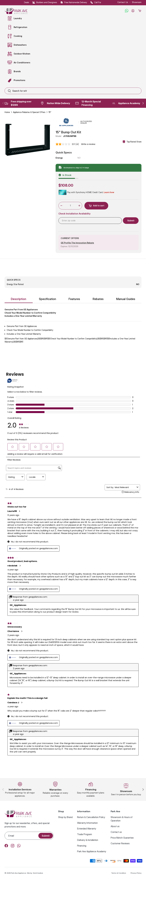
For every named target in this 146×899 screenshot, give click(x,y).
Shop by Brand (65, 817)
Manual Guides (125, 299)
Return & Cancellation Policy (91, 817)
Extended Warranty (86, 828)
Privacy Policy (136, 873)
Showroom (136, 2)
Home (7, 112)
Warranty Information (87, 822)
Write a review (88, 144)
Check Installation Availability (74, 213)
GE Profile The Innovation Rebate (77, 243)
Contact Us (122, 2)
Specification (47, 299)
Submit (45, 835)
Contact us (116, 832)
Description (18, 299)
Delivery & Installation (87, 840)
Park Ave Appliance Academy (91, 851)
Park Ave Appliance (18, 873)
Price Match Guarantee (122, 837)
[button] (140, 11)
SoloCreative (38, 873)
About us (115, 826)
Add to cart (98, 205)
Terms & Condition (118, 873)
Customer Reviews (120, 843)
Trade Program (84, 834)
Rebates (98, 299)
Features (74, 299)
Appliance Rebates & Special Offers (29, 112)
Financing (81, 845)
